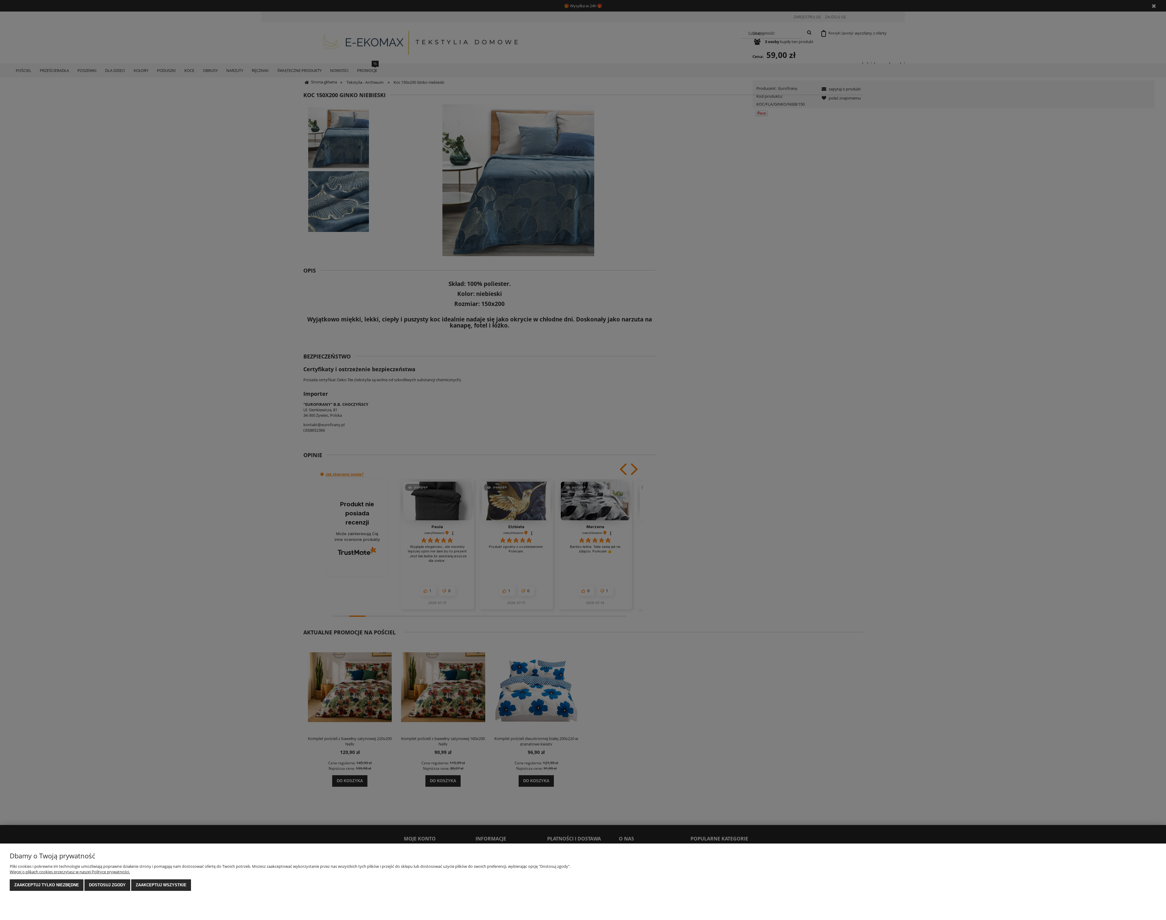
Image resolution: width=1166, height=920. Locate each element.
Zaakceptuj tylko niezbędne (46, 885)
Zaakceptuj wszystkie (161, 885)
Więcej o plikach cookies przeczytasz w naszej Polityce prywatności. (70, 871)
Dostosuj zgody (107, 885)
